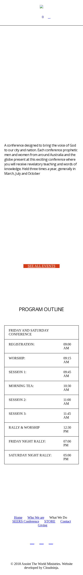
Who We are (35, 517)
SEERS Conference (25, 521)
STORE (49, 521)
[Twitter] (41, 542)
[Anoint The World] (41, 6)
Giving (42, 525)
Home (18, 517)
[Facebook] (32, 542)
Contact (65, 521)
